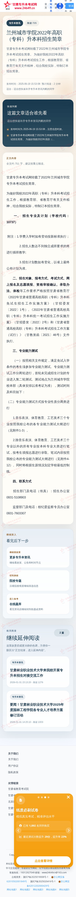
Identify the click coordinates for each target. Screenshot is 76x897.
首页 (46, 5)
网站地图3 (38, 889)
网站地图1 (12, 889)
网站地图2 (25, 889)
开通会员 (60, 6)
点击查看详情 (43, 861)
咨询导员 (51, 6)
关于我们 (13, 759)
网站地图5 (64, 889)
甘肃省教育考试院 (18, 789)
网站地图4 (51, 889)
